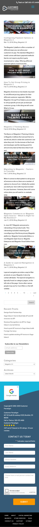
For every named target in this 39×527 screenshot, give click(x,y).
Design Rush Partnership (12, 312)
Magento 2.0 (22, 42)
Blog (15, 42)
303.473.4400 (33, 2)
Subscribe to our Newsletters (17, 344)
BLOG (30, 518)
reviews (6, 431)
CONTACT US (9, 521)
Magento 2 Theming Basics (16, 127)
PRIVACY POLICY (18, 524)
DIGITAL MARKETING (25, 515)
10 (24, 293)
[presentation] (20, 491)
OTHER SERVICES (20, 518)
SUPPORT (19, 521)
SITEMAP (29, 521)
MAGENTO (8, 518)
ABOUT (13, 515)
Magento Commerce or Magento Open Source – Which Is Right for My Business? (19, 216)
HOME (6, 515)
